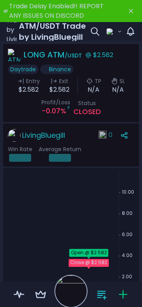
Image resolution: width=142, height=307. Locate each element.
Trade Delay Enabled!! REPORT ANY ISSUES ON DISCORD (56, 11)
